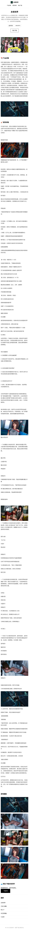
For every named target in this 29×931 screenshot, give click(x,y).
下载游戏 (5, 891)
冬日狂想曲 (4, 913)
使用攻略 (15, 5)
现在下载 (20, 5)
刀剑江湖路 (4, 906)
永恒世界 (3, 902)
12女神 (2, 917)
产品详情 (9, 5)
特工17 (2, 909)
